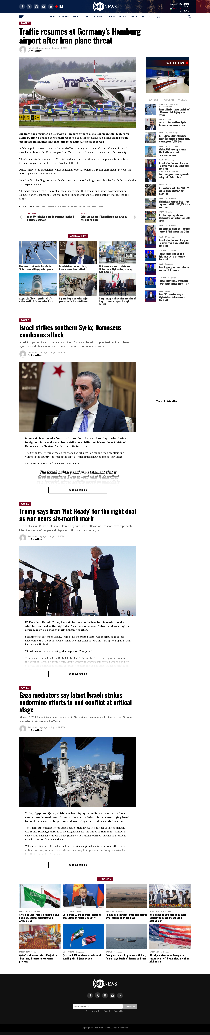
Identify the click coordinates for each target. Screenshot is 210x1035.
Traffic (103, 207)
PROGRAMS (98, 16)
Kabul (186, 6)
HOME (52, 16)
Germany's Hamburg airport (63, 207)
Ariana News (36, 51)
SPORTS (122, 16)
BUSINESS (111, 16)
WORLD (75, 16)
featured (41, 207)
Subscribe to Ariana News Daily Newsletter (105, 1011)
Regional (86, 16)
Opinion (133, 16)
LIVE (142, 16)
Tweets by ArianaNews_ (168, 401)
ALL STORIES (64, 16)
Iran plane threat (88, 207)
